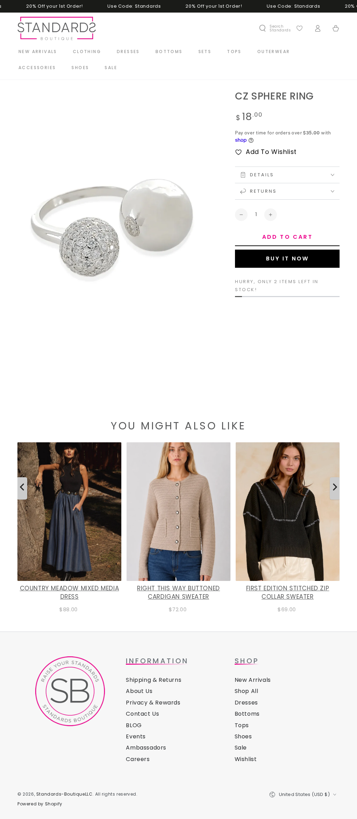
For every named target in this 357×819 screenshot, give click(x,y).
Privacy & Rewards (153, 703)
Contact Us (142, 714)
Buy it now (287, 258)
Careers (138, 759)
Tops (242, 725)
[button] (274, 28)
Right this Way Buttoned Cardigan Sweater (178, 592)
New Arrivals (253, 680)
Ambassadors (146, 748)
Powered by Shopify (39, 804)
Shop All (246, 691)
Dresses (246, 703)
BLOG (134, 725)
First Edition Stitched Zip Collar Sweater (287, 592)
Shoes (243, 736)
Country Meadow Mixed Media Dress (69, 592)
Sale (241, 748)
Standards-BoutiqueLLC (64, 794)
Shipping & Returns (153, 680)
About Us (139, 691)
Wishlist (246, 759)
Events (136, 736)
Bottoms (247, 714)
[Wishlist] (299, 28)
